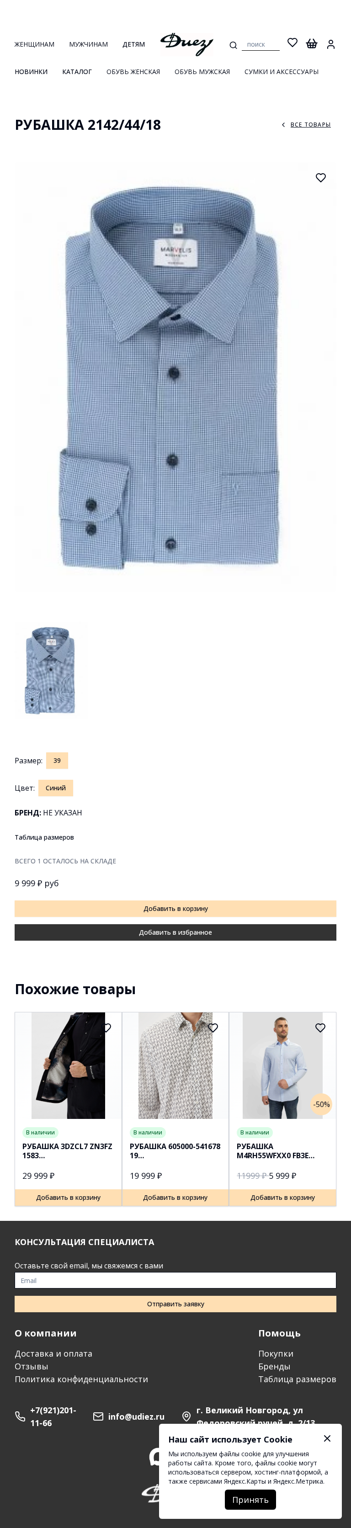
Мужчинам (88, 44)
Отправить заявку (175, 1303)
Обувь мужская (202, 71)
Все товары (311, 124)
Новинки (31, 71)
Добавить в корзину (176, 908)
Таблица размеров (44, 837)
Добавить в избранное (175, 932)
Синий (56, 787)
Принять (250, 1499)
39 (57, 760)
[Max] (158, 1457)
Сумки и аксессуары (282, 71)
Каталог (77, 71)
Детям (133, 44)
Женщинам (34, 44)
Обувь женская (133, 71)
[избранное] (292, 44)
